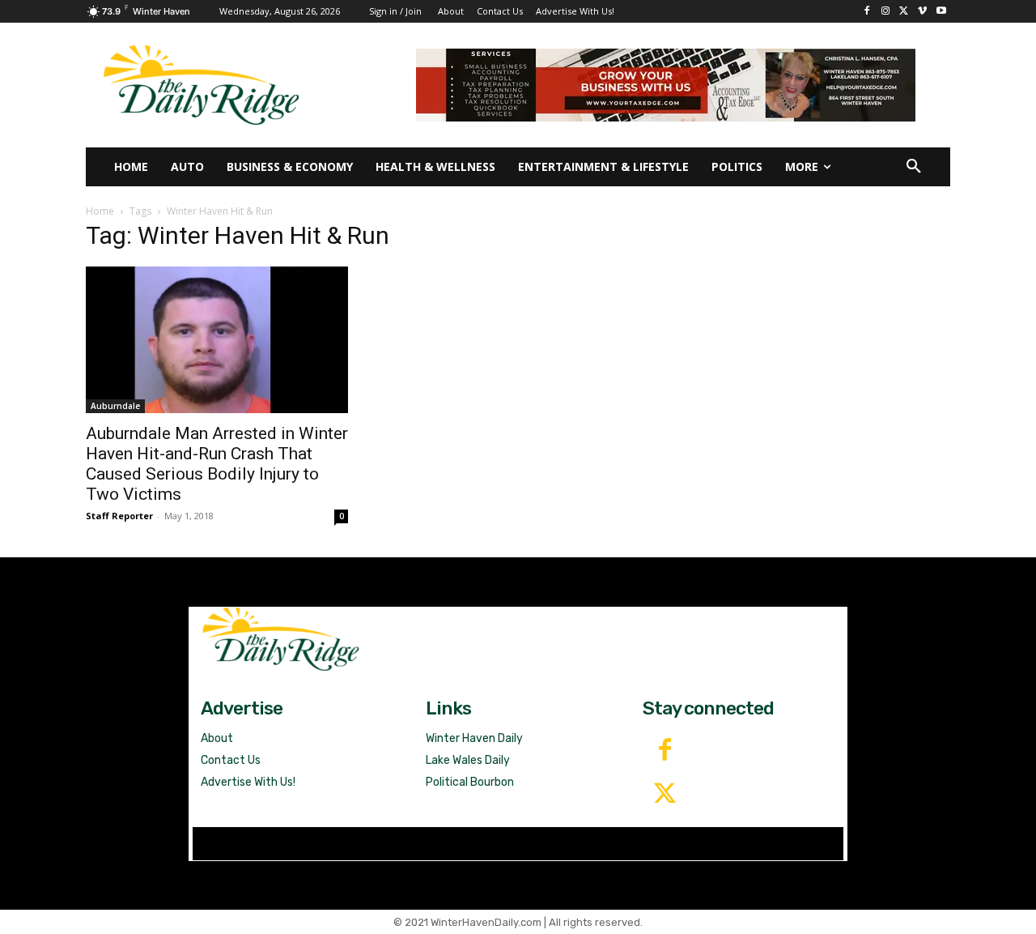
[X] (904, 11)
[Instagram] (886, 11)
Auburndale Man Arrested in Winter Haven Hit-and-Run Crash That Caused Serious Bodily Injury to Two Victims (217, 464)
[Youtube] (941, 11)
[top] (665, 85)
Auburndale (115, 406)
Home (100, 211)
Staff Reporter (119, 516)
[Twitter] (664, 795)
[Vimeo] (922, 11)
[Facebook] (867, 11)
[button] (913, 166)
